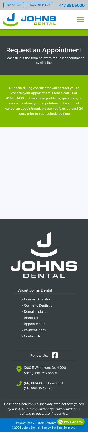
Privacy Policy (25, 422)
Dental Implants (35, 311)
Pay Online (14, 5)
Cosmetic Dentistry (38, 305)
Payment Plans (40, 5)
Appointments (34, 323)
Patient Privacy (46, 422)
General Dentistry (37, 299)
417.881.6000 (72, 5)
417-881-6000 (17, 98)
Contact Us (32, 336)
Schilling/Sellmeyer (64, 427)
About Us (31, 317)
